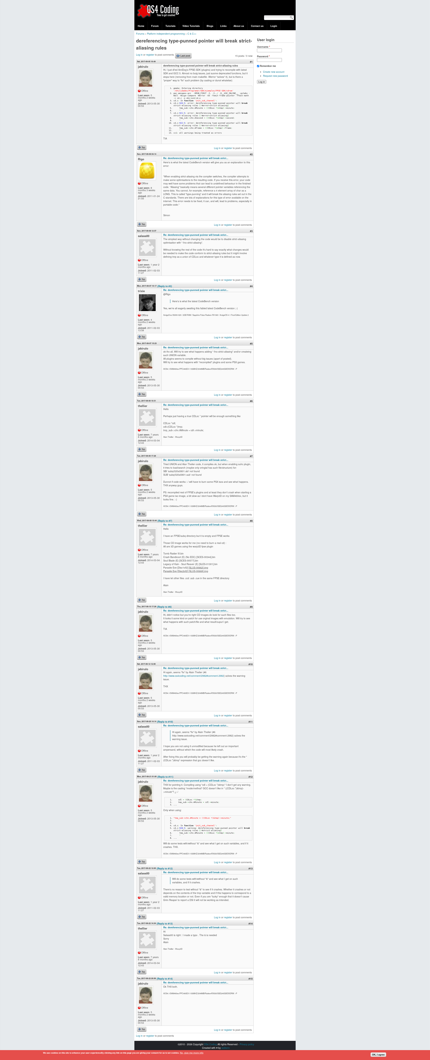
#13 (251, 868)
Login (273, 26)
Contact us (257, 26)
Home (141, 26)
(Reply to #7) (165, 520)
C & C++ (191, 33)
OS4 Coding (210, 1044)
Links (223, 26)
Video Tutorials (191, 26)
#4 (251, 286)
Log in (139, 54)
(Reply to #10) (165, 721)
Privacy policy (247, 1044)
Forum (155, 26)
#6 (251, 401)
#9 (251, 606)
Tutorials (170, 26)
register (150, 54)
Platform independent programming (166, 33)
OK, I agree (378, 1054)
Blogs (210, 26)
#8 (251, 520)
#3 (251, 231)
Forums (140, 33)
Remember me (268, 66)
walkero (225, 1047)
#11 (251, 721)
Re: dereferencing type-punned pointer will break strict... (195, 158)
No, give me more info (191, 1052)
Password (263, 56)
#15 (251, 978)
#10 (251, 664)
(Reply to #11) (165, 776)
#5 (251, 343)
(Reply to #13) (165, 923)
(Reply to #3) (164, 286)
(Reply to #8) (164, 606)
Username (263, 46)
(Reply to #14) (165, 978)
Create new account (273, 71)
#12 (251, 776)
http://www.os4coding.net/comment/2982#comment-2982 (193, 675)
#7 (251, 456)
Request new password (275, 75)
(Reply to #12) (165, 868)
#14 (251, 923)
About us (238, 26)
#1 (251, 61)
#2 (251, 154)
